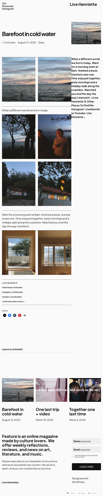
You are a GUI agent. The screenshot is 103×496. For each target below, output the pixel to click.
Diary (41, 42)
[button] (18, 79)
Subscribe (86, 466)
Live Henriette (83, 4)
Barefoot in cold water (12, 411)
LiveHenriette (17, 292)
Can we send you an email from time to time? (86, 456)
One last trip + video (47, 411)
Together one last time (82, 411)
